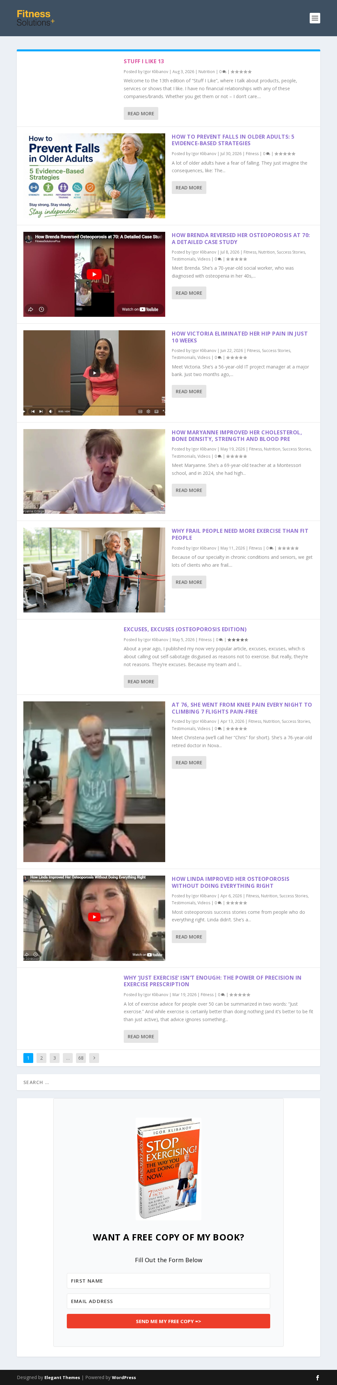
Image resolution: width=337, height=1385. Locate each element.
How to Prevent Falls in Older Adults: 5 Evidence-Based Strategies (233, 140)
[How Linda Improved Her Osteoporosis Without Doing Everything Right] (94, 918)
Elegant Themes (62, 1377)
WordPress (124, 1377)
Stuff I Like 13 (144, 61)
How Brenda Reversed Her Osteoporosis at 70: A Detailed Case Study (241, 238)
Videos (203, 259)
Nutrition (206, 71)
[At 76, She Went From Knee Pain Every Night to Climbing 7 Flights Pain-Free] (94, 781)
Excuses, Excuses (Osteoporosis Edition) (185, 629)
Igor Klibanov (155, 71)
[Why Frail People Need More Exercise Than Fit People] (94, 570)
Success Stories (291, 252)
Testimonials (183, 259)
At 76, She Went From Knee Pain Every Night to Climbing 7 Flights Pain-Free (242, 708)
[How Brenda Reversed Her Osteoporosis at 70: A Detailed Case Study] (94, 274)
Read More (141, 113)
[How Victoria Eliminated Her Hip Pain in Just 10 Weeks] (94, 372)
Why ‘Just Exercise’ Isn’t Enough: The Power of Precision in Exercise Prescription (213, 981)
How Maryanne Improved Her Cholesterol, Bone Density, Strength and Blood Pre (237, 436)
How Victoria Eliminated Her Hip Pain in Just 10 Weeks (240, 337)
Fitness (252, 153)
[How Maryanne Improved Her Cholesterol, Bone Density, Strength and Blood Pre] (94, 471)
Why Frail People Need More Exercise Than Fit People (240, 534)
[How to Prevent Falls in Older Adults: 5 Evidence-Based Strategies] (94, 175)
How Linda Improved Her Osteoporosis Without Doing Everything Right (231, 882)
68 (81, 1058)
